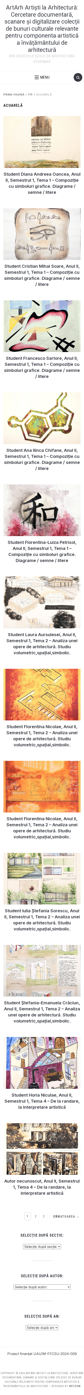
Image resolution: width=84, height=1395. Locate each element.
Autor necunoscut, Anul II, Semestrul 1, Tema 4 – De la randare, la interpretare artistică (42, 1187)
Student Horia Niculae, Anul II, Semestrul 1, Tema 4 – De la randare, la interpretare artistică (42, 1101)
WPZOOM (75, 1386)
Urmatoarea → (66, 1216)
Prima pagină (13, 94)
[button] (42, 77)
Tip (30, 94)
